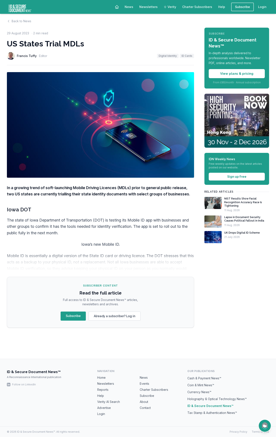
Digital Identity (168, 55)
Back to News (21, 21)
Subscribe (242, 7)
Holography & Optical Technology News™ (217, 399)
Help (221, 7)
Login (262, 7)
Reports (102, 389)
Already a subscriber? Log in (114, 316)
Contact (145, 408)
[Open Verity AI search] (265, 426)
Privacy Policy (238, 431)
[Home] (117, 7)
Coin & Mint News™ (200, 385)
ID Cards (187, 55)
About (144, 402)
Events (144, 383)
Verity (172, 7)
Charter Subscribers (197, 7)
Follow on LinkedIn (24, 384)
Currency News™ (199, 392)
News (129, 7)
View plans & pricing (236, 73)
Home (101, 377)
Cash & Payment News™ (204, 378)
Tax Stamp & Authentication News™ (212, 413)
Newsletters (148, 7)
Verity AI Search (108, 402)
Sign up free (236, 176)
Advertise (104, 408)
